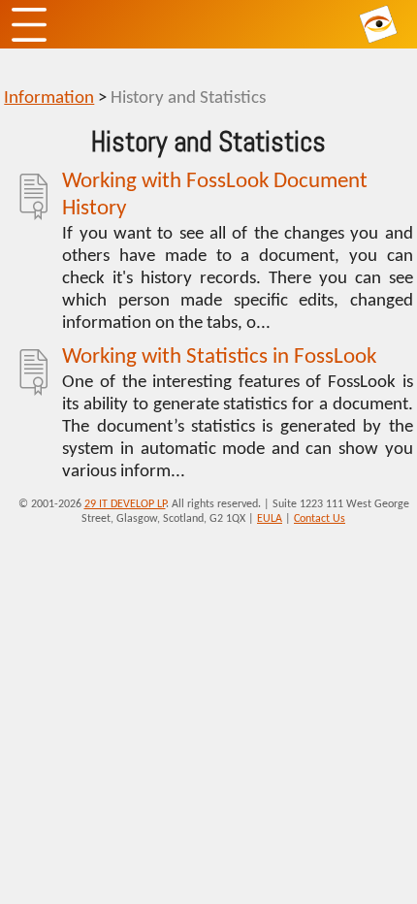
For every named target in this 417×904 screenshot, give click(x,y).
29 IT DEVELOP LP (125, 504)
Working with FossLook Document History (215, 195)
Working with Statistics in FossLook (219, 357)
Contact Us (319, 519)
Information (49, 98)
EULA (269, 519)
